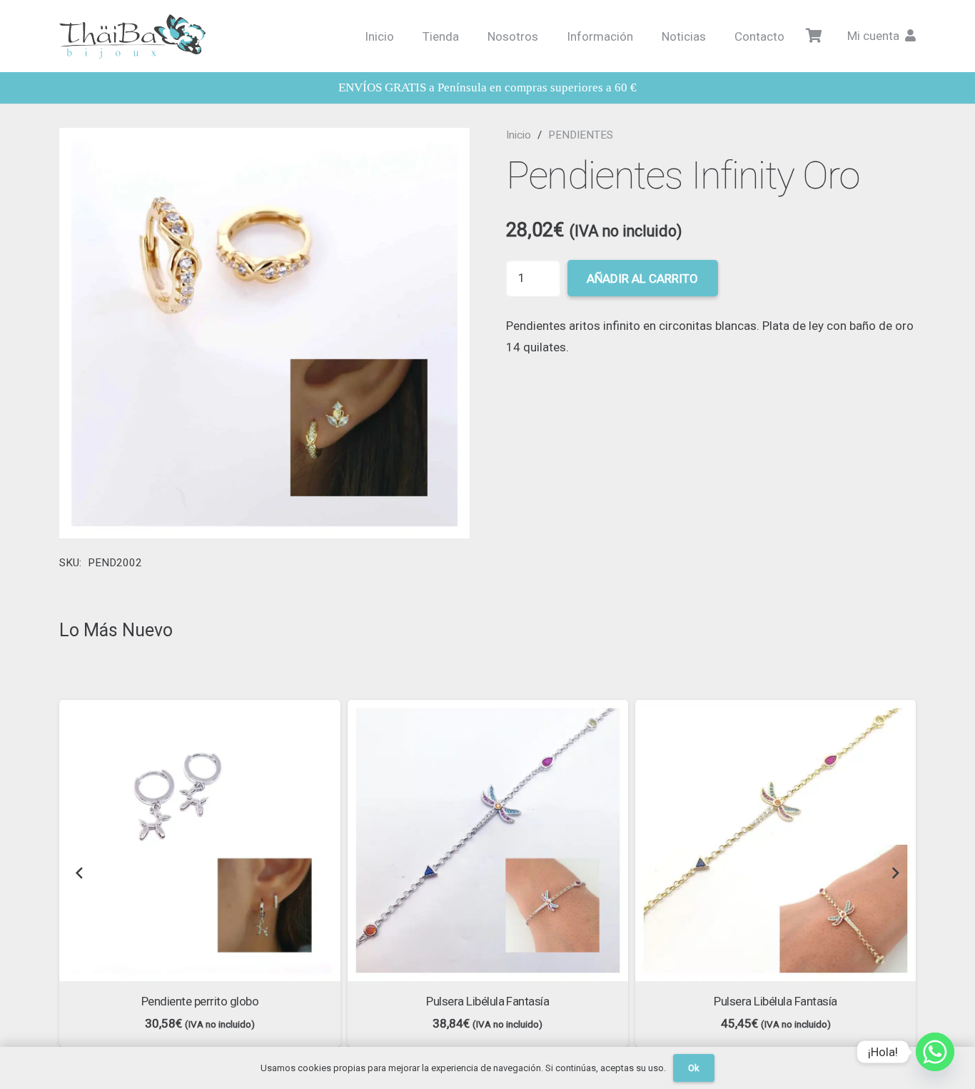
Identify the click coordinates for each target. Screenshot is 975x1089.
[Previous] (80, 873)
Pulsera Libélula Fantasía (487, 1001)
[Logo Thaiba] (132, 36)
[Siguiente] (895, 873)
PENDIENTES (580, 135)
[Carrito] (814, 36)
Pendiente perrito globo (199, 1001)
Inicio (518, 135)
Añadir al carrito (642, 278)
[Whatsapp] (935, 1052)
